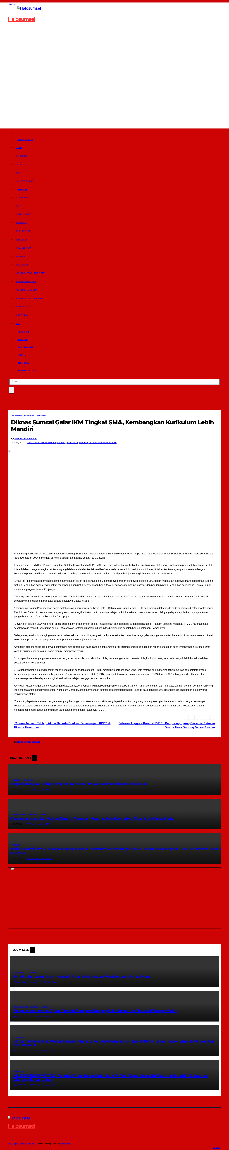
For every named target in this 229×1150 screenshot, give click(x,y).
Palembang (17, 415)
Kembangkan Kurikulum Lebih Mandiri (98, 442)
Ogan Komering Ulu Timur (29, 298)
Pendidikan (25, 347)
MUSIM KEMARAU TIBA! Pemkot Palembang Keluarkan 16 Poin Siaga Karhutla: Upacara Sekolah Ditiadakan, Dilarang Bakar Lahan (111, 1077)
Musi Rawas (22, 265)
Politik (22, 339)
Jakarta (20, 164)
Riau (18, 173)
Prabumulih (22, 307)
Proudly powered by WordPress (22, 1144)
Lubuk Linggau (24, 248)
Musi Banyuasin (24, 231)
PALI (18, 324)
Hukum (22, 355)
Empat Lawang (23, 214)
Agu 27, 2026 (21, 982)
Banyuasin (21, 239)
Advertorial (26, 370)
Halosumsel (21, 19)
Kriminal (23, 362)
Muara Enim (22, 197)
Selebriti (23, 331)
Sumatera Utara (24, 181)
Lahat (19, 206)
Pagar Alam (22, 315)
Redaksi (11, 4)
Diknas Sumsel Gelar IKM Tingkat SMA (46, 442)
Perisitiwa (41, 415)
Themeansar (66, 1144)
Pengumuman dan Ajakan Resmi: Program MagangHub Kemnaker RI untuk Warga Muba (92, 818)
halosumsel (72, 442)
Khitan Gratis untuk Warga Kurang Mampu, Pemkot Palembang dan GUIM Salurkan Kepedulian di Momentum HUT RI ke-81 (116, 851)
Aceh (19, 148)
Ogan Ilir (21, 256)
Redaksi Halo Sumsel (25, 438)
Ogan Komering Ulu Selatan (30, 273)
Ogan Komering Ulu (26, 290)
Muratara (21, 223)
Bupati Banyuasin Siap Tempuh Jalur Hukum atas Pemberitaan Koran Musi (79, 784)
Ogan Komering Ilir (26, 281)
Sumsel (22, 189)
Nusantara (25, 139)
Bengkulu (21, 156)
